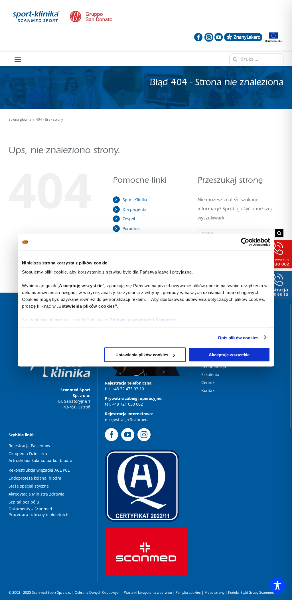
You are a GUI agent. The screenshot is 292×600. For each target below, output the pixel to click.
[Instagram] (144, 434)
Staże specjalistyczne (29, 486)
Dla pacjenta (135, 209)
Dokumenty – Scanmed (31, 508)
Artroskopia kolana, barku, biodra (40, 460)
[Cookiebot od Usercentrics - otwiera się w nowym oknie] (245, 242)
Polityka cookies (188, 592)
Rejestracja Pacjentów (29, 445)
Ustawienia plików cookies (141, 354)
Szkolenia (210, 374)
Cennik (207, 382)
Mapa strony (214, 592)
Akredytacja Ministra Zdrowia (36, 494)
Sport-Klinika (135, 199)
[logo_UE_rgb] (273, 33)
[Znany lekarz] (243, 35)
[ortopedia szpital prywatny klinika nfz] (36, 11)
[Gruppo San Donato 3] (91, 13)
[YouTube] (127, 434)
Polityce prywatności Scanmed (142, 319)
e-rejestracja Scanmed (126, 419)
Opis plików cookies (238, 337)
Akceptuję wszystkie (229, 354)
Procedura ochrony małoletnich (38, 514)
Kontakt (208, 390)
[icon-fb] (198, 35)
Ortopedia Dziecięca (28, 453)
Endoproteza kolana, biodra (35, 478)
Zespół (129, 218)
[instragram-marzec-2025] (208, 35)
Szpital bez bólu (24, 502)
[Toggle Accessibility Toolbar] (277, 585)
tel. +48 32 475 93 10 (124, 388)
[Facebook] (111, 434)
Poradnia (131, 228)
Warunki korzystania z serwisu (148, 592)
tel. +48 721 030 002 (124, 404)
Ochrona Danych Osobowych (98, 592)
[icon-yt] (218, 35)
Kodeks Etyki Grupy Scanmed (251, 592)
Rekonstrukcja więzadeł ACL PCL (39, 470)
